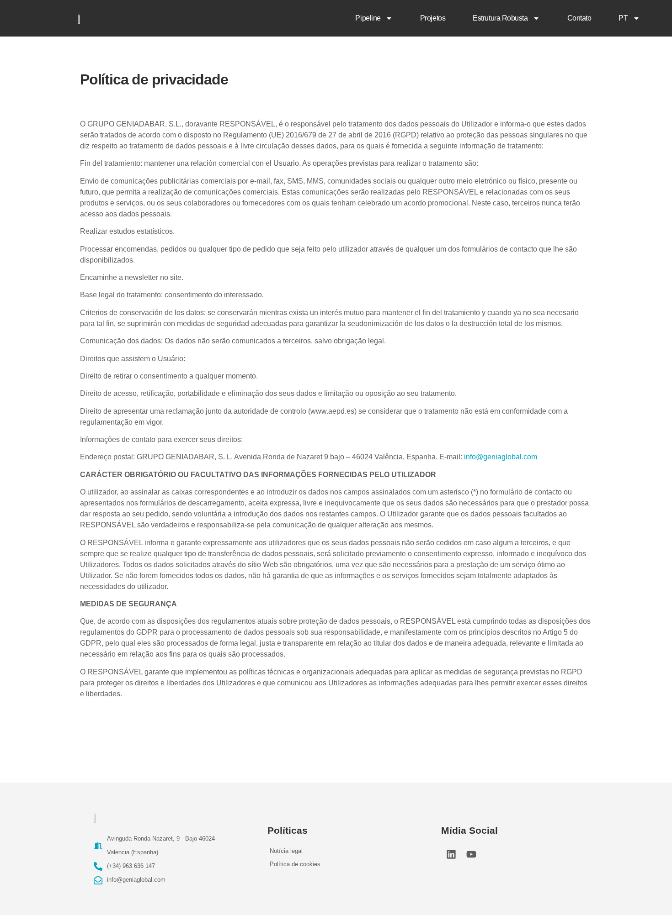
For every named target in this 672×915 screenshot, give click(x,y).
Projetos (432, 18)
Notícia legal (286, 850)
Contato (579, 18)
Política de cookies (295, 864)
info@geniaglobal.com (500, 457)
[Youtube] (471, 854)
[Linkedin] (451, 854)
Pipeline (367, 18)
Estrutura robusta (500, 18)
